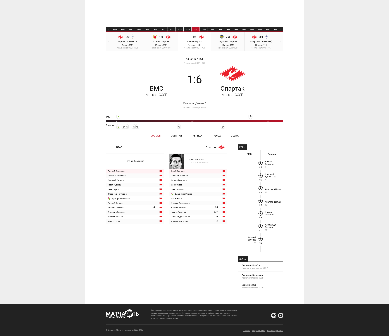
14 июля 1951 (194, 59)
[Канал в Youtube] (280, 315)
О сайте (246, 330)
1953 (212, 30)
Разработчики (258, 330)
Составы (156, 135)
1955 (228, 30)
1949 (179, 30)
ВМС (156, 91)
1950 (187, 30)
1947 (163, 30)
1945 (147, 30)
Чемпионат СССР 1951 (194, 63)
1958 (252, 30)
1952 (203, 30)
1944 (139, 30)
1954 (220, 30)
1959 (260, 30)
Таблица (196, 135)
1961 (276, 30)
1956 (236, 30)
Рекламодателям (275, 330)
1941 (131, 30)
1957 (244, 30)
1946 (155, 30)
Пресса (216, 135)
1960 (268, 30)
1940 (123, 30)
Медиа (235, 135)
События (176, 135)
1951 (195, 30)
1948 (171, 30)
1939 (115, 30)
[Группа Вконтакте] (273, 315)
